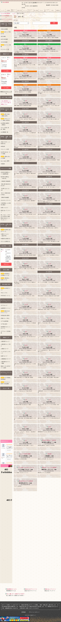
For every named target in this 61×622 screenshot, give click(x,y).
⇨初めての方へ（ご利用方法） (5, 142)
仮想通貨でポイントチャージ (5, 327)
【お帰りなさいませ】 (5, 189)
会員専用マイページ (5, 308)
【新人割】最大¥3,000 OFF (6, 184)
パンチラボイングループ (5, 352)
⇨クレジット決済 (5, 149)
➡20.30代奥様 (4, 39)
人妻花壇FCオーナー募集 (5, 362)
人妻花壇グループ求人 (5, 345)
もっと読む (6, 70)
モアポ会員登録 (4, 321)
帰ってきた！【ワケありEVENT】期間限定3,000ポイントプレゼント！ (5, 217)
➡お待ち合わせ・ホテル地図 (5, 152)
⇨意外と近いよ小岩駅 (5, 157)
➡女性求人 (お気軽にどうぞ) (5, 274)
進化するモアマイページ (5, 311)
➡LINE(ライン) (5, 289)
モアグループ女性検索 (5, 332)
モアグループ (4, 305)
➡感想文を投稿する (5, 238)
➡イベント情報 (6, 45)
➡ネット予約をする (6, 32)
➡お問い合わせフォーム (6, 230)
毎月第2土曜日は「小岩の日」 (5, 177)
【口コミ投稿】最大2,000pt (5, 193)
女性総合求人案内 (5, 315)
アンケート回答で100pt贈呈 (5, 382)
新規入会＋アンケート (5, 211)
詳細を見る (6, 264)
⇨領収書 (3, 163)
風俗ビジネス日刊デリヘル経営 (5, 367)
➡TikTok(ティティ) (5, 295)
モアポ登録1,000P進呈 (6, 378)
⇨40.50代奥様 (4, 42)
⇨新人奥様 (3, 36)
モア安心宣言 (4, 324)
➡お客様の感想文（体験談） (5, 124)
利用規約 (23, 612)
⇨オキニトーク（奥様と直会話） (5, 119)
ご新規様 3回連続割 (5, 181)
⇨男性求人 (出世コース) (5, 279)
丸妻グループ (4, 356)
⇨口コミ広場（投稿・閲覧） (5, 128)
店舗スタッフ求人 (5, 318)
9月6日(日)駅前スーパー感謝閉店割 (5, 173)
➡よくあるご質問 (5, 161)
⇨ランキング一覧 (5, 49)
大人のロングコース (5, 200)
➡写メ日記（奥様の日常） (5, 115)
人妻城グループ (4, 348)
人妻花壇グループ (5, 341)
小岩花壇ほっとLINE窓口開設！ (6, 204)
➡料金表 (3, 146)
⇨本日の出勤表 (4, 29)
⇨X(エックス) (4, 292)
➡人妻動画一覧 (4, 132)
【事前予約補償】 (5, 197)
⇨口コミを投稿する (5, 241)
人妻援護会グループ (5, 358)
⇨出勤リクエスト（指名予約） (5, 235)
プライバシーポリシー (34, 612)
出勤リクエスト (4, 207)
